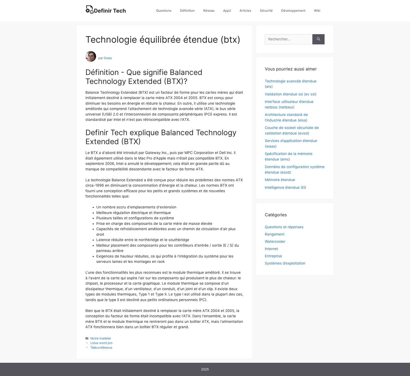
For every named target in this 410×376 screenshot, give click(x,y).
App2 (227, 11)
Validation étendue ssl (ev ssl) (290, 94)
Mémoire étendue (280, 180)
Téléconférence (101, 347)
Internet (271, 249)
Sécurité (266, 11)
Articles (245, 11)
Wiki (317, 11)
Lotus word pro (101, 343)
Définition (187, 11)
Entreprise (273, 256)
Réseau (209, 11)
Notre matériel (100, 338)
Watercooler (275, 241)
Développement (293, 11)
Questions (163, 11)
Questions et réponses (284, 227)
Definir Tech (110, 10)
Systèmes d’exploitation (285, 263)
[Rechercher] (318, 39)
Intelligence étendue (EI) (285, 187)
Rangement (274, 234)
